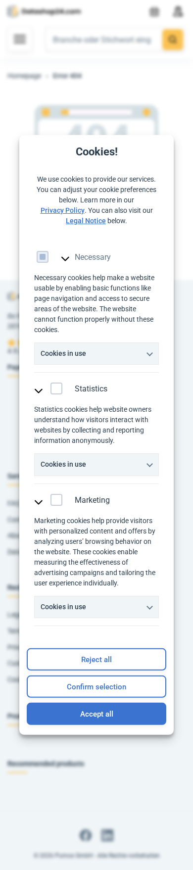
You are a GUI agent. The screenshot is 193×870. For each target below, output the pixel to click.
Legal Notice (86, 220)
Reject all (96, 659)
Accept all (96, 714)
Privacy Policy (63, 210)
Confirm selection (96, 686)
